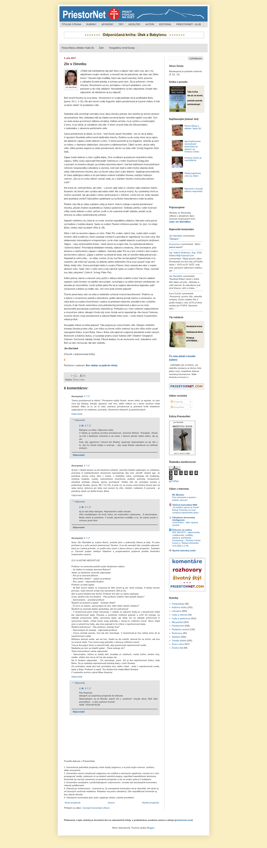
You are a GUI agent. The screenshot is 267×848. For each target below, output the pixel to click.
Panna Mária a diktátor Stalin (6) (78, 47)
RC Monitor (178, 495)
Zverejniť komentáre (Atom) (96, 808)
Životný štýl (177, 648)
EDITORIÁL (165, 24)
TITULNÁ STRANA (71, 24)
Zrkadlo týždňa (179, 640)
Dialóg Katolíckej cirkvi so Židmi (192, 174)
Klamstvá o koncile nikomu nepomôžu (193, 190)
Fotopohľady (178, 604)
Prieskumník (178, 625)
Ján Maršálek (175, 236)
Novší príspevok (73, 802)
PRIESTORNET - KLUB (188, 24)
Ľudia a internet (179, 614)
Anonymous (175, 244)
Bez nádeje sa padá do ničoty (101, 365)
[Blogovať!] (75, 375)
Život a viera (78, 380)
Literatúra (176, 611)
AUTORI (149, 24)
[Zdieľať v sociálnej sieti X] (78, 375)
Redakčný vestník (180, 629)
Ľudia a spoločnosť (181, 618)
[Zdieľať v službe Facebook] (81, 375)
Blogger (150, 828)
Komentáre (178, 407)
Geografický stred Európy (122, 47)
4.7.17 (87, 396)
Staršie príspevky (150, 802)
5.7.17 (88, 425)
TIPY (121, 24)
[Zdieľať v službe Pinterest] (84, 375)
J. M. (81, 425)
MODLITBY (134, 24)
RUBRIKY (91, 24)
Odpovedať (76, 414)
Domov (111, 802)
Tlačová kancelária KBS (184, 505)
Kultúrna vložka (179, 607)
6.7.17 (88, 688)
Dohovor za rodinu (182, 530)
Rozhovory (177, 633)
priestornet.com (183, 820)
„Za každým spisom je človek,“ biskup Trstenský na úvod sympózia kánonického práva (186, 510)
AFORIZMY (108, 24)
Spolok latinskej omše (184, 550)
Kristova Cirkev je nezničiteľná (192, 159)
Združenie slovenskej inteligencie (183, 518)
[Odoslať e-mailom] (72, 375)
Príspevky (178, 401)
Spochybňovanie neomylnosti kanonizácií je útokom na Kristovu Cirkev (192, 146)
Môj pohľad (177, 622)
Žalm (101, 47)
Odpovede (80, 420)
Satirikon (176, 637)
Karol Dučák (175, 293)
